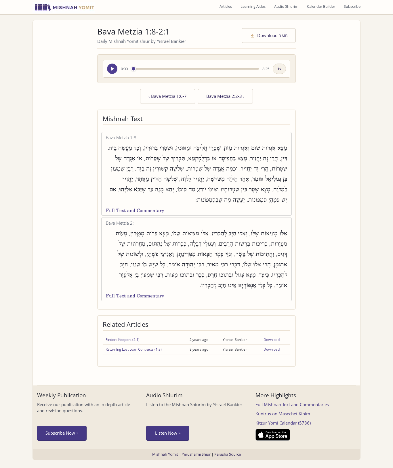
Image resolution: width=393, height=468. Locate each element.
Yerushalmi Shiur (196, 454)
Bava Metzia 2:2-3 (225, 96)
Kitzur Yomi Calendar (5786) (283, 423)
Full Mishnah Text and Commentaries (292, 404)
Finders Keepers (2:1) (123, 339)
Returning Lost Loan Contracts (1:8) (134, 349)
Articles (226, 6)
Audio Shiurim (286, 6)
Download (271, 35)
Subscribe (352, 6)
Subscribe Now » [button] (61, 433)
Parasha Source (227, 454)
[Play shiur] (112, 69)
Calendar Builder (321, 6)
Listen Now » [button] (167, 433)
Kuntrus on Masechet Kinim (282, 414)
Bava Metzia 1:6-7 (167, 96)
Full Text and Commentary (135, 210)
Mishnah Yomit (165, 454)
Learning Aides (253, 6)
